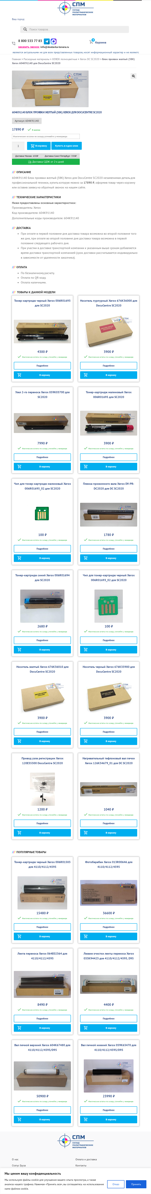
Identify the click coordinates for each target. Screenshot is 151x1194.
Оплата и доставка (86, 1159)
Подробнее (42, 365)
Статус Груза (19, 1165)
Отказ (116, 1184)
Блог (146, 40)
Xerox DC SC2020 (89, 59)
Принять (136, 1184)
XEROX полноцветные (64, 59)
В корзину (41, 145)
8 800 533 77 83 (30, 41)
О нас (146, 12)
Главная (16, 59)
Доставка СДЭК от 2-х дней (48, 161)
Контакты (81, 1165)
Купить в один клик (66, 145)
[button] (133, 76)
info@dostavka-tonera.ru (54, 47)
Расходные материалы (36, 59)
